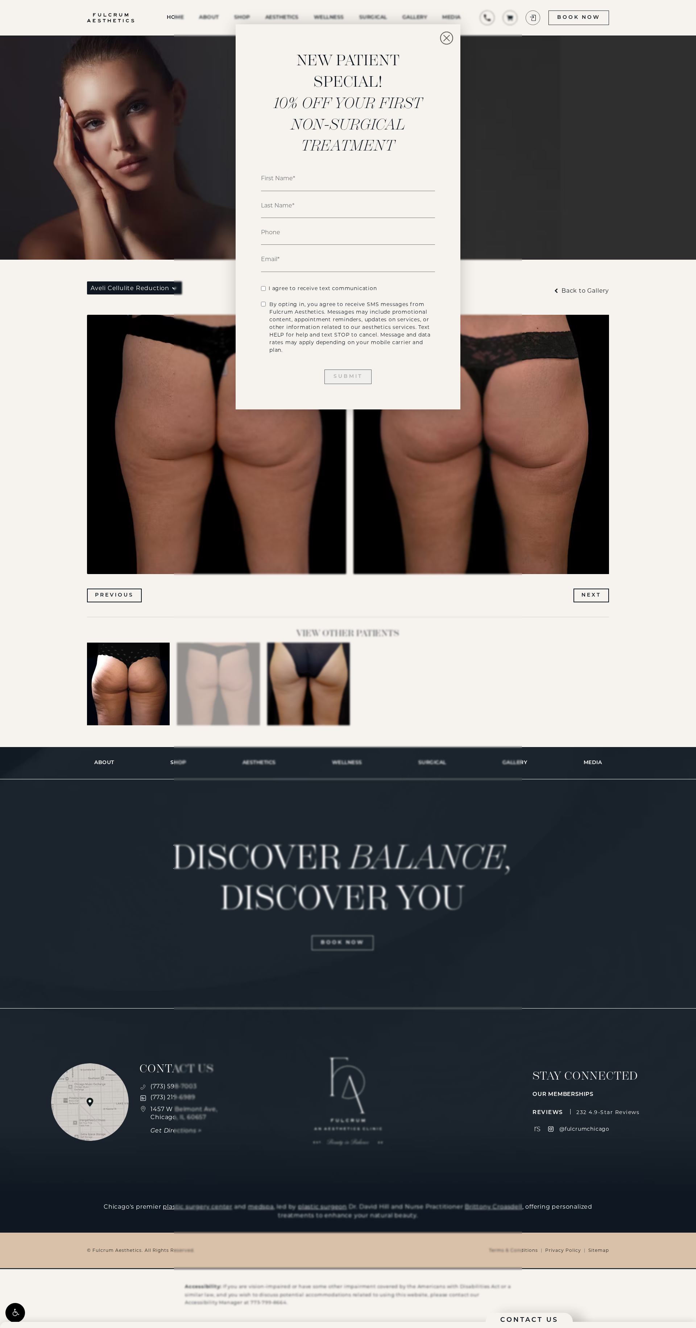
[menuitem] (537, 1129)
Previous (114, 595)
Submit (348, 376)
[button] (15, 1313)
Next (591, 595)
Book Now (578, 17)
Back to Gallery (584, 291)
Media (593, 763)
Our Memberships (563, 1094)
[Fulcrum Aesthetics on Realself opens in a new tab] (537, 1129)
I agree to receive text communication (323, 288)
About (104, 763)
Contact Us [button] (529, 1320)
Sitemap (598, 1250)
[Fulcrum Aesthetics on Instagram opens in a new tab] (551, 1129)
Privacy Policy (563, 1250)
